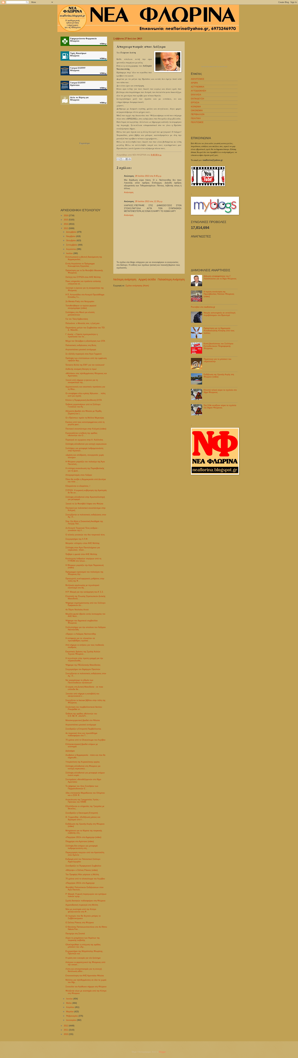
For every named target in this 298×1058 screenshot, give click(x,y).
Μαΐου (69, 1003)
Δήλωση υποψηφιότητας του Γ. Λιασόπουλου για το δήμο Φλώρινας (220, 277)
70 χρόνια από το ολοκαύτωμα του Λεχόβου (85, 878)
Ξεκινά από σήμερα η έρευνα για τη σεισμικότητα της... (81, 381)
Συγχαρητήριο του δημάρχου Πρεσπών (82, 669)
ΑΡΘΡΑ (194, 83)
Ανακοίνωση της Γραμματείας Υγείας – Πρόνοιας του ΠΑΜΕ (82, 800)
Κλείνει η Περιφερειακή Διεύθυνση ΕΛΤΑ (83, 400)
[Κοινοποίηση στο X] (123, 159)
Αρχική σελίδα (147, 279)
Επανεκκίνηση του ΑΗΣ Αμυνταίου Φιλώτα (84, 975)
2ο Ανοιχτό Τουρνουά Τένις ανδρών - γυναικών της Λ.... (82, 529)
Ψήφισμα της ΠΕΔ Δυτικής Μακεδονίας (82, 665)
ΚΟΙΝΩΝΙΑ (196, 106)
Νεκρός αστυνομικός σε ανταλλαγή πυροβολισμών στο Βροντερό (219, 314)
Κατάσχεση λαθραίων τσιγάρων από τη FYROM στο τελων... (83, 559)
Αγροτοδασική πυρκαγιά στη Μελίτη (81, 905)
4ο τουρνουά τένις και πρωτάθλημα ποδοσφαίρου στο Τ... (81, 734)
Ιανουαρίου (71, 1020)
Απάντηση (128, 192)
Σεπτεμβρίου (72, 245)
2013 (66, 228)
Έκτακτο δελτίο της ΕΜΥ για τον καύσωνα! (84, 365)
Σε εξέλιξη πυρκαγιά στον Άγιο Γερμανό (83, 354)
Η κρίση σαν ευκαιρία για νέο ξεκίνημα (83, 958)
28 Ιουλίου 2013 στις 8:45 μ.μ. (148, 176)
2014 (66, 224)
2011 (66, 1030)
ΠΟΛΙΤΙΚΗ (196, 118)
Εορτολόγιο (84, 143)
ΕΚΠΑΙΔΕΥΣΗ (197, 99)
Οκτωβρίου (71, 240)
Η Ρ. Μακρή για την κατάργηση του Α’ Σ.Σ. (84, 592)
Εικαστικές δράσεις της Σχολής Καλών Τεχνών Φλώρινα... (82, 652)
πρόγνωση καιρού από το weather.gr (214, 66)
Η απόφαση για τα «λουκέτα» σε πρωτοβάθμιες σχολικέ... (80, 639)
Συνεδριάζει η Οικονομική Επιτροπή (81, 813)
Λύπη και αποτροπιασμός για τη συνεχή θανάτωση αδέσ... (83, 970)
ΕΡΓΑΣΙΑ (195, 102)
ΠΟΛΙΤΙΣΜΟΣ (197, 122)
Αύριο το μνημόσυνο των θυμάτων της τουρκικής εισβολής (82, 939)
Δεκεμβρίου (71, 232)
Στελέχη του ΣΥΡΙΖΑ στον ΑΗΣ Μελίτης (83, 277)
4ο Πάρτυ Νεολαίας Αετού (77, 609)
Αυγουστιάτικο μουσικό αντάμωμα (80, 349)
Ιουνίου (69, 999)
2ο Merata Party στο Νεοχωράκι (79, 301)
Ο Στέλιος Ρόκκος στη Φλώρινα (79, 922)
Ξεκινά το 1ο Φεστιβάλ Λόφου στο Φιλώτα (84, 503)
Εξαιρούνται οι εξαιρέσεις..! (77, 486)
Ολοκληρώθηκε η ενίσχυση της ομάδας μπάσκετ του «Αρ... (83, 945)
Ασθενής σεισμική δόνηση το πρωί (80, 369)
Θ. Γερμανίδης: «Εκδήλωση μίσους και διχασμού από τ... (82, 818)
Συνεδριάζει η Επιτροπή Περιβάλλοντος (83, 729)
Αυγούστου (71, 249)
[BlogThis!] (120, 159)
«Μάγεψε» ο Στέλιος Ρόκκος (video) (81, 870)
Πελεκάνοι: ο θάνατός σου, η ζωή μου (82, 323)
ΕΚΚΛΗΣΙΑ (196, 95)
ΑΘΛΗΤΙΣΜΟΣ (197, 79)
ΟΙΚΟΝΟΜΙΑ (197, 110)
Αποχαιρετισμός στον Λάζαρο (78, 475)
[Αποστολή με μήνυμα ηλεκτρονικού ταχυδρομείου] (118, 159)
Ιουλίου (69, 253)
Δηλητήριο (70, 751)
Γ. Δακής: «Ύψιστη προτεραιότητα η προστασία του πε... (81, 335)
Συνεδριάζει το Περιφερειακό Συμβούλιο (83, 866)
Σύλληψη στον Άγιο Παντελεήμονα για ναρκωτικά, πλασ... (82, 548)
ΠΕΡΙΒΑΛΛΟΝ (197, 114)
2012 (66, 1026)
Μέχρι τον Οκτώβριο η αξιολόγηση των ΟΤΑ (85, 341)
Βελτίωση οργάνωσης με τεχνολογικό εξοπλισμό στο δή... (82, 586)
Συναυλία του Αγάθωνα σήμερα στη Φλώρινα (85, 986)
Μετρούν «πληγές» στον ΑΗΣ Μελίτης (82, 543)
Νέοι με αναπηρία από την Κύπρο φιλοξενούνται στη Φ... (80, 910)
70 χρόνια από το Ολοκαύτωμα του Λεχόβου (85, 740)
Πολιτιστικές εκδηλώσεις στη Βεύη (80, 345)
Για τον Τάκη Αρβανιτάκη (76, 319)
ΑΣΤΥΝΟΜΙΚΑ (197, 87)
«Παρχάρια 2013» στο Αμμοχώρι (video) (83, 837)
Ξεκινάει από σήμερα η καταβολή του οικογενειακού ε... (82, 694)
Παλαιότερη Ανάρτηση (171, 279)
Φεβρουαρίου (72, 1016)
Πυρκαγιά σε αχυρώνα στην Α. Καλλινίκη (84, 440)
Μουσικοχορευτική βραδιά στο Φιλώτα (82, 720)
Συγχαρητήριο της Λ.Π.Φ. (76, 539)
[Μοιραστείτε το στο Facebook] (126, 159)
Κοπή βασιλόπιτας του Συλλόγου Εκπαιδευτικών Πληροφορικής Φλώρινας (218, 346)
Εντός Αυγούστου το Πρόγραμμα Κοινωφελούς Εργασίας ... (80, 264)
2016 (66, 215)
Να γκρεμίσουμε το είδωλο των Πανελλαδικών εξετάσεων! (79, 681)
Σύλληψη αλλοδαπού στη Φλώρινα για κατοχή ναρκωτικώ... (82, 767)
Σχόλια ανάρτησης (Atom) (137, 285)
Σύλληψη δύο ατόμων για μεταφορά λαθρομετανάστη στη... (81, 847)
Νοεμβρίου (71, 236)
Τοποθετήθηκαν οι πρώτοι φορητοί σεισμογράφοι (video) (80, 306)
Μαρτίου (70, 1011)
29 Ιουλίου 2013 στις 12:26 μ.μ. (149, 201)
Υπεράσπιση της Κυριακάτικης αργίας (82, 762)
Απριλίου (70, 1007)
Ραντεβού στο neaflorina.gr (203, 307)
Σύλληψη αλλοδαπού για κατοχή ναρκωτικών (86, 444)
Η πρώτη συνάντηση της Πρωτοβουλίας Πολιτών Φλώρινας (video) (219, 294)
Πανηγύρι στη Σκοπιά (75, 933)
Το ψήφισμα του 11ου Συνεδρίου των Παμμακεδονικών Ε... (81, 787)
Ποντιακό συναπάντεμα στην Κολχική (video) (85, 429)
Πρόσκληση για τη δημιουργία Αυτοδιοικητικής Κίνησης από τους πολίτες (219, 330)
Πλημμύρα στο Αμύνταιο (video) (79, 841)
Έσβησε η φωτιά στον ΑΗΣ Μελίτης (81, 554)
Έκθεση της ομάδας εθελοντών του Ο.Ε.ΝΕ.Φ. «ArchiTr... (81, 714)
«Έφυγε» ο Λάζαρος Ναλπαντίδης (80, 634)
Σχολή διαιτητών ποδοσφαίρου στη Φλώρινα (85, 901)
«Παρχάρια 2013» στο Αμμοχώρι (80, 883)
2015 (66, 220)
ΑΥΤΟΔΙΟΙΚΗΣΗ (198, 91)
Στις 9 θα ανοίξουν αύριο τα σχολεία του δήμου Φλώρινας (220, 406)
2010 (66, 1034)
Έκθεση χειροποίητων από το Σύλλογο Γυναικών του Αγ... (82, 405)
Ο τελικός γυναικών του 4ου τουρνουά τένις (85, 534)
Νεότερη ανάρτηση (124, 279)
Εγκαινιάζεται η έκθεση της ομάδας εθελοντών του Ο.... (81, 434)
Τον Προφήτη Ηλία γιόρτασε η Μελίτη (82, 874)
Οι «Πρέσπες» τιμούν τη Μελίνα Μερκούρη (84, 418)
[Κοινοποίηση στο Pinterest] (129, 159)
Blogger (162, 1052)
